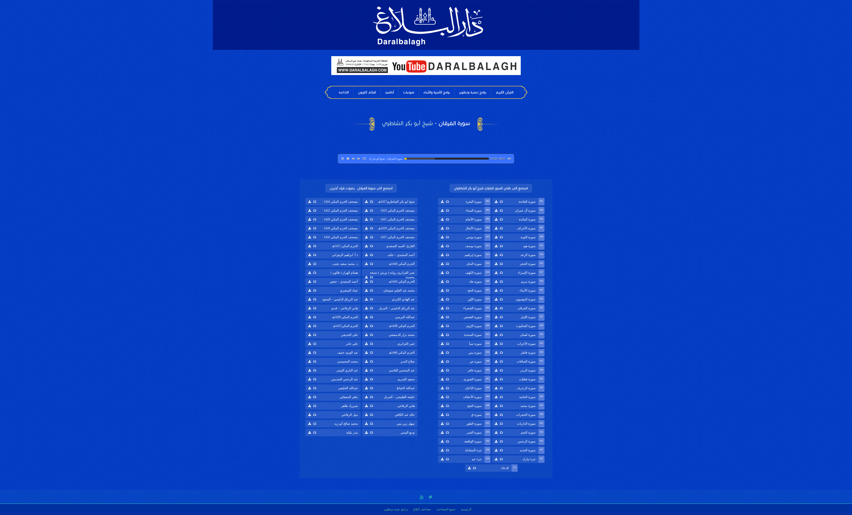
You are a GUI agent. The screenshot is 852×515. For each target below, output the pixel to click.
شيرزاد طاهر (349, 406)
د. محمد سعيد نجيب (345, 263)
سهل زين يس (406, 423)
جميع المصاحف (446, 509)
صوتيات (408, 92)
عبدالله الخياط (405, 388)
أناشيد (389, 92)
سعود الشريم (406, 379)
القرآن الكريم (504, 92)
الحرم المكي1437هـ (345, 326)
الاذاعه (344, 92)
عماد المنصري (349, 290)
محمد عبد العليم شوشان (399, 290)
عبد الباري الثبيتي (347, 370)
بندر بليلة (352, 432)
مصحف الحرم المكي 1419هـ (396, 228)
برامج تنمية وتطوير (472, 92)
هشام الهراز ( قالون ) (344, 272)
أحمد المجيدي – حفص (344, 281)
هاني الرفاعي (406, 406)
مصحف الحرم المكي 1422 (341, 210)
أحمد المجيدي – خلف (401, 255)
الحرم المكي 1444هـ (402, 263)
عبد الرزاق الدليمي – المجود (340, 299)
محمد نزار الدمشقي (402, 335)
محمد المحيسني (347, 361)
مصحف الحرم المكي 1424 (341, 201)
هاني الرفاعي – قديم (344, 308)
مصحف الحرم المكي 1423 (398, 210)
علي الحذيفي (349, 335)
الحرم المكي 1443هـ (402, 281)
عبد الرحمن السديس (344, 379)
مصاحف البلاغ (422, 509)
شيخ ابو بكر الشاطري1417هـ (396, 201)
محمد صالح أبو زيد (346, 423)
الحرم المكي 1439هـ (345, 317)
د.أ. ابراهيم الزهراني (345, 255)
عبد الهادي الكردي (403, 299)
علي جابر (352, 343)
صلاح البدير (407, 361)
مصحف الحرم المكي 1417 (398, 237)
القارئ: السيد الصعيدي (400, 246)
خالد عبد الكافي (405, 414)
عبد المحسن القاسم (402, 370)
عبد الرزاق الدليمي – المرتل (397, 308)
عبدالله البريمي (405, 317)
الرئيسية (466, 509)
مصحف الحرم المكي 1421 (398, 219)
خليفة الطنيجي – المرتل (399, 397)
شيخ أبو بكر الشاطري (407, 123)
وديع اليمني (407, 432)
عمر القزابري (406, 343)
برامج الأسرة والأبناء (436, 92)
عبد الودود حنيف (347, 352)
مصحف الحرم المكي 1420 (341, 219)
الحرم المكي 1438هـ (402, 326)
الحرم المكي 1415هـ (345, 246)
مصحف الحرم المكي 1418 (341, 228)
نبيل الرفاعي (349, 414)
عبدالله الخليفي (348, 388)
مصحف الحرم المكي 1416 (341, 237)
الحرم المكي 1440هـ (402, 352)
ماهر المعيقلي (349, 397)
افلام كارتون (367, 92)
